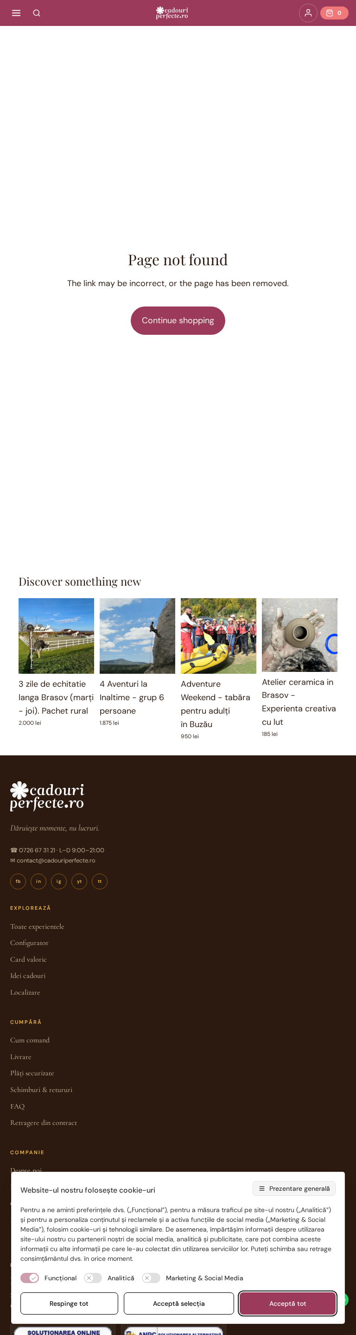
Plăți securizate (32, 1073)
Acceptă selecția (179, 1303)
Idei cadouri (27, 975)
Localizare (25, 992)
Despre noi (26, 1170)
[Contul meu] (308, 13)
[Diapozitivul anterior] (29, 636)
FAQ (17, 1106)
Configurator (29, 942)
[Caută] (36, 13)
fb (18, 881)
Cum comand (30, 1040)
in (38, 881)
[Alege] (79, 660)
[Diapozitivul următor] (84, 636)
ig (59, 881)
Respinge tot (69, 1303)
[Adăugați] (161, 660)
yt (79, 881)
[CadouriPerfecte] (172, 12)
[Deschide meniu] (16, 13)
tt (100, 881)
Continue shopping (178, 320)
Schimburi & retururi (41, 1089)
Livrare (21, 1056)
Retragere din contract (43, 1122)
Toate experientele (37, 926)
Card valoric (28, 959)
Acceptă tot (287, 1303)
